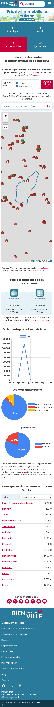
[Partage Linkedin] (21, 601)
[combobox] (32, 4)
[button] (21, 205)
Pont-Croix (8, 549)
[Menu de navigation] (49, 4)
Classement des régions (14, 634)
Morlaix (5, 585)
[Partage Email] (44, 601)
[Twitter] (12, 685)
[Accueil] (9, 4)
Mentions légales (9, 702)
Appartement (25, 86)
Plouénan (7, 567)
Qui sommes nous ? (10, 705)
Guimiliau (7, 532)
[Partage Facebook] (9, 601)
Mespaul (6, 544)
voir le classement (40, 320)
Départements (9, 645)
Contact (6, 680)
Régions (6, 640)
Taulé (5, 514)
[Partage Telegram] (27, 601)
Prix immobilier (9, 662)
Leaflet (36, 260)
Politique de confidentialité (29, 702)
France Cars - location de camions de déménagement (21, 696)
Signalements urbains (13, 668)
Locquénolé (8, 579)
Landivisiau (8, 538)
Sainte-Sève (8, 526)
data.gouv (46, 268)
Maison (22, 82)
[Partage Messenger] (38, 601)
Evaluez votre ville (11, 657)
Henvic (5, 573)
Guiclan (35, 75)
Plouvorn (6, 508)
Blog (4, 674)
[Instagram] (20, 685)
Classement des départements (18, 628)
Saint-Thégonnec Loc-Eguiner (18, 503)
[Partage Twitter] (15, 601)
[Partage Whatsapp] (33, 601)
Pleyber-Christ (9, 561)
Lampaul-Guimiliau (12, 520)
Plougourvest (9, 555)
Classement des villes (13, 622)
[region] (27, 187)
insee (24, 472)
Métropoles (7, 651)
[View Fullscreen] (5, 127)
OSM (50, 260)
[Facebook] (3, 685)
